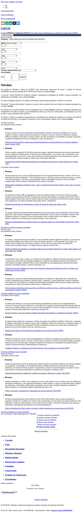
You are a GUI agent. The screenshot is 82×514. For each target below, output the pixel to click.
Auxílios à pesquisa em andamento (49, 415)
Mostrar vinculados (41, 431)
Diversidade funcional (14, 449)
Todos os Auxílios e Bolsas (47, 427)
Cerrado (8, 440)
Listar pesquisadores (8, 492)
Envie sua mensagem (8, 18)
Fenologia (9, 466)
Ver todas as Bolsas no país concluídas (14, 352)
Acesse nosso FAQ (7, 11)
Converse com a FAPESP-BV (61, 510)
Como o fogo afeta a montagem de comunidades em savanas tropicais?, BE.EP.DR (33, 391)
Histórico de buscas (15, 2)
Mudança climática (13, 453)
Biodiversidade (11, 457)
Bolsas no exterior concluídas (47, 424)
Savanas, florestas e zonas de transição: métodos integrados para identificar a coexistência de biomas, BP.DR (41, 313)
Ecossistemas (10, 479)
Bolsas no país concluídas (46, 422)
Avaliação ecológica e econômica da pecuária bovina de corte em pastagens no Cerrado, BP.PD (37, 348)
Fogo (7, 444)
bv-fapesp (4, 33)
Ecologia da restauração (15, 475)
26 (37, 422)
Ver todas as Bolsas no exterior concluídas (15, 412)
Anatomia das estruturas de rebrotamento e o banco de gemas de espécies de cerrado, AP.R (35, 204)
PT (6, 5)
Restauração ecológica (14, 462)
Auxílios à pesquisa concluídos (48, 417)
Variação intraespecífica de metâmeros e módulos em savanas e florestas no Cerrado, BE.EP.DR (37, 373)
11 (37, 417)
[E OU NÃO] (3, 45)
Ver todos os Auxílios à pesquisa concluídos (15, 227)
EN (6, 7)
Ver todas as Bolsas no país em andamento (15, 293)
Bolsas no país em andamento (47, 420)
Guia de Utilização (7, 15)
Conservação (10, 470)
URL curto (4, 2)
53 (37, 427)
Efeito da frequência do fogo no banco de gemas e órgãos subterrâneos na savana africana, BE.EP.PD (39, 408)
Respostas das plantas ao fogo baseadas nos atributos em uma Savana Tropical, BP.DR (34, 330)
